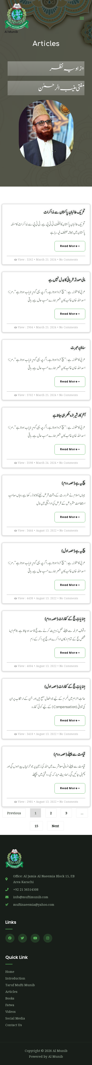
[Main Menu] (82, 18)
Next (55, 826)
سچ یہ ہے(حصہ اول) (73, 550)
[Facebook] (10, 938)
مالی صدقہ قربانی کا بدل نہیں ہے (66, 280)
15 (35, 824)
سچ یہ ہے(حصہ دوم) (73, 483)
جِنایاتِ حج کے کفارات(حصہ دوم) (65, 618)
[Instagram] (47, 938)
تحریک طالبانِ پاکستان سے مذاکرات (64, 212)
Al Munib (11, 32)
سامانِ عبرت (78, 347)
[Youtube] (35, 938)
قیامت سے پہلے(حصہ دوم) (69, 754)
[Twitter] (22, 938)
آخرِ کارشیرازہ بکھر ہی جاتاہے (69, 415)
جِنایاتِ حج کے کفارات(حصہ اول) (64, 686)
